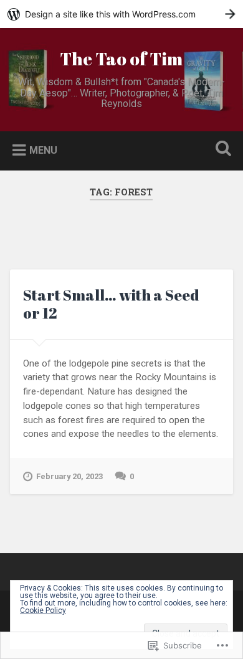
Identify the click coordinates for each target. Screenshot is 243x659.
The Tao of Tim (121, 58)
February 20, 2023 (69, 476)
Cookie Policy (43, 610)
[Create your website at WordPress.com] (121, 14)
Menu (43, 150)
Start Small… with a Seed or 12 (111, 304)
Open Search (221, 149)
